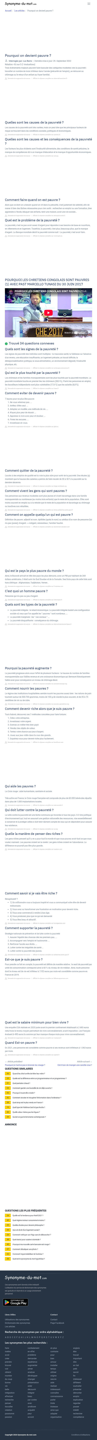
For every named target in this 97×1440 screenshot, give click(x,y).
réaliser (53, 1386)
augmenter (32, 1365)
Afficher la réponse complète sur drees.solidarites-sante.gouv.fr (53, 510)
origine (53, 1376)
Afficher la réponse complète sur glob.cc (45, 426)
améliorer (32, 1406)
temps (53, 1369)
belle (7, 1389)
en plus (53, 1348)
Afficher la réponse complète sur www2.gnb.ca (47, 236)
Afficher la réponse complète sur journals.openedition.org (51, 704)
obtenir (8, 1372)
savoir (76, 1372)
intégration (10, 1393)
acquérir (31, 1410)
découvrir (32, 1389)
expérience (32, 1362)
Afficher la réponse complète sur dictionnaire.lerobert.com (51, 527)
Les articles (10, 1326)
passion (8, 1417)
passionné (9, 1413)
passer (76, 1406)
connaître (54, 1393)
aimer (30, 1369)
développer (32, 1376)
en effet (31, 1351)
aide (52, 1382)
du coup (8, 1379)
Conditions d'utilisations (80, 1435)
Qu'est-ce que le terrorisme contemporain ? (29, 1117)
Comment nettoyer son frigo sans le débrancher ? (32, 1235)
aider (30, 1386)
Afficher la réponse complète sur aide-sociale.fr (48, 805)
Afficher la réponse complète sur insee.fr (46, 388)
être (74, 1351)
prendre (8, 1362)
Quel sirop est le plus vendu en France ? (28, 1103)
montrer (8, 1376)
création (8, 1410)
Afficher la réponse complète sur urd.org (45, 156)
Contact (53, 1319)
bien (52, 1358)
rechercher (77, 1413)
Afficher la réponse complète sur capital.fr (46, 1055)
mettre (8, 1351)
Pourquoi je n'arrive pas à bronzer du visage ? (25, 1065)
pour (52, 1355)
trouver (8, 1365)
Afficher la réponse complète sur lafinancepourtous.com (50, 978)
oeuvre (53, 1379)
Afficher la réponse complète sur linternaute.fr (47, 600)
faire (7, 1348)
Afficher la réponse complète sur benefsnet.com (48, 742)
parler (52, 1400)
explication (78, 1400)
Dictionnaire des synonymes (17, 1323)
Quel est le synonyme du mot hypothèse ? (29, 1259)
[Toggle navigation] (89, 4)
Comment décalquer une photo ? (25, 1249)
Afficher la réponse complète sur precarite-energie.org (50, 684)
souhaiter (77, 1386)
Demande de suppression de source (18, 78)
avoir (7, 1355)
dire (74, 1362)
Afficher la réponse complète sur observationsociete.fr (50, 78)
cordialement (33, 1348)
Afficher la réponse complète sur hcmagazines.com (49, 923)
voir (6, 1369)
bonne (7, 1382)
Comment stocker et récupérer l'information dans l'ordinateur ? (37, 1098)
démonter (77, 1393)
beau (30, 1396)
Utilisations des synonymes (17, 1319)
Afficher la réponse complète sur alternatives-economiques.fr (52, 624)
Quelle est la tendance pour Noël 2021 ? (28, 1216)
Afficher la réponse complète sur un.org (45, 829)
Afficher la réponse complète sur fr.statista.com (48, 586)
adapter (53, 1413)
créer (7, 1358)
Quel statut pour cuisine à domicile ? (27, 1240)
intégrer (31, 1393)
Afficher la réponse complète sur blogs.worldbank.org (49, 486)
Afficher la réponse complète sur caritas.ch (46, 134)
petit (75, 1369)
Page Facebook (57, 1323)
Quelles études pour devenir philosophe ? (28, 1225)
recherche (9, 1400)
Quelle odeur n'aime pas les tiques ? (26, 1112)
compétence (78, 1417)
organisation (56, 1417)
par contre (32, 1400)
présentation (33, 1382)
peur (30, 1413)
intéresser (77, 1379)
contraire (54, 1351)
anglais (76, 1348)
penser (8, 1403)
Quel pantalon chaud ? (21, 1083)
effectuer (9, 1396)
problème (32, 1355)
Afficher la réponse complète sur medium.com (47, 849)
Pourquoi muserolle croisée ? (24, 1093)
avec (30, 1403)
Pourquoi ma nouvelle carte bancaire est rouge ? (31, 1244)
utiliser (53, 1372)
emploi (76, 1396)
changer (31, 1379)
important (77, 1358)
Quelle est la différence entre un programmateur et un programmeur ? (40, 1078)
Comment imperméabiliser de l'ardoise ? (28, 1254)
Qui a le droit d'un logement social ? (26, 1230)
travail (76, 1355)
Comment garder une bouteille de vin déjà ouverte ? (32, 1088)
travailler (9, 1406)
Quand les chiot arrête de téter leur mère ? (29, 1074)
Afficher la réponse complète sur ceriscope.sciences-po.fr (51, 368)
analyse (31, 1372)
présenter (77, 1389)
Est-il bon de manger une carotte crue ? (75, 1065)
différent (77, 1382)
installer (53, 1365)
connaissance (56, 1396)
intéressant (55, 1389)
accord (31, 1417)
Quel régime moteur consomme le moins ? (29, 1220)
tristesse (54, 1406)
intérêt (76, 1410)
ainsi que (54, 1410)
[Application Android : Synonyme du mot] (16, 1302)
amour (53, 1362)
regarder (76, 1403)
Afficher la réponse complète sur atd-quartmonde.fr (49, 215)
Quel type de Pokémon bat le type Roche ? (29, 1107)
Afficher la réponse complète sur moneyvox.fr (47, 1038)
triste (52, 1403)
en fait (76, 1365)
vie (6, 1386)
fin (74, 1376)
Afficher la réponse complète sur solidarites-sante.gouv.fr (51, 955)
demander (32, 1358)
